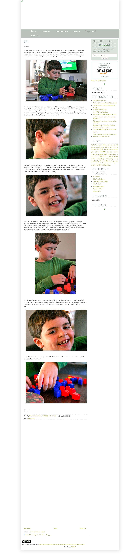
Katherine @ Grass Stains (35, 416)
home (33, 31)
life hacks (96, 156)
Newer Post (27, 528)
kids (105, 154)
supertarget (111, 161)
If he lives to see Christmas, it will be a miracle (104, 106)
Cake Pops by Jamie (99, 179)
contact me (36, 35)
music (106, 157)
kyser (109, 154)
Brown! (95, 132)
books (93, 147)
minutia (102, 156)
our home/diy (62, 31)
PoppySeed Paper (98, 189)
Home (55, 528)
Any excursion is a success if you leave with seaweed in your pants (104, 126)
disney (107, 147)
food (101, 149)
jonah (101, 154)
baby (104, 145)
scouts (116, 159)
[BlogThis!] (64, 416)
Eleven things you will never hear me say (104, 134)
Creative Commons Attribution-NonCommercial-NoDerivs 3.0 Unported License (62, 544)
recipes (77, 31)
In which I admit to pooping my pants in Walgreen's (104, 118)
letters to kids (31, 418)
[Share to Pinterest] (69, 416)
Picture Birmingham (98, 186)
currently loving (100, 147)
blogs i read (90, 31)
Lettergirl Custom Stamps (100, 181)
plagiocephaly (109, 159)
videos (108, 165)
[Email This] (62, 416)
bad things (109, 145)
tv (117, 163)
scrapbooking (95, 161)
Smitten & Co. (97, 191)
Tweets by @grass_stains (98, 80)
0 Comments (52, 416)
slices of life (104, 161)
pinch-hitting (100, 159)
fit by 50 (115, 147)
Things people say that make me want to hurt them (104, 122)
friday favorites (107, 149)
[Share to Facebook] (67, 416)
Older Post (83, 528)
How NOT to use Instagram (100, 112)
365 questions (99, 145)
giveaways (115, 149)
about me (46, 31)
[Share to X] (66, 416)
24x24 (93, 145)
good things (95, 152)
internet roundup (112, 152)
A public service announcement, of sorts (104, 114)
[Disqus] (55, 448)
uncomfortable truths (98, 165)
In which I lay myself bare (100, 109)
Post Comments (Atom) (38, 532)
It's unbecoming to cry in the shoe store (104, 129)
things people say (108, 163)
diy (111, 147)
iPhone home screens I (99, 100)
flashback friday (95, 149)
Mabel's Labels (97, 184)
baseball (115, 145)
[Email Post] (58, 416)
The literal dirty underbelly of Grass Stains (105, 103)
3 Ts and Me (96, 177)
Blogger (73, 546)
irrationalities (95, 154)
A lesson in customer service (101, 137)
